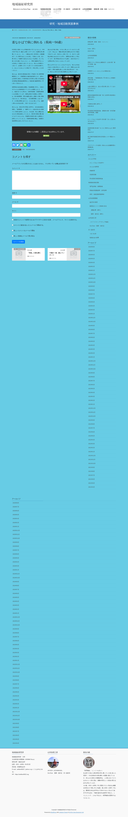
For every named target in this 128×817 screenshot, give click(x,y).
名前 (14, 193)
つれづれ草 (93, 233)
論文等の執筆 (94, 202)
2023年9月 (91, 373)
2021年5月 (91, 483)
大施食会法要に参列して (95, 104)
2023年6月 (91, 384)
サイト (14, 211)
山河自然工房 (92, 218)
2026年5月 (91, 258)
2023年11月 (91, 365)
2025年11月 (91, 278)
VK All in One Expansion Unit (76, 812)
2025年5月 (91, 302)
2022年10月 (91, 416)
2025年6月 (91, 298)
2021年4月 (91, 487)
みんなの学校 (92, 159)
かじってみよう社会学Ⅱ (97, 162)
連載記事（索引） (96, 210)
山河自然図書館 (92, 55)
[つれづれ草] (73, 252)
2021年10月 (91, 463)
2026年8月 (91, 247)
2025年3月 (91, 310)
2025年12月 (91, 274)
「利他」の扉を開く (34, 253)
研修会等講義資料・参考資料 (98, 190)
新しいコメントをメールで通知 (24, 230)
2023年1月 (91, 404)
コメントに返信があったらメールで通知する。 (29, 225)
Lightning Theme (63, 812)
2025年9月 (91, 286)
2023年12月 (91, 361)
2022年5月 (91, 436)
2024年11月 (91, 317)
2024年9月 (91, 325)
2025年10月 (91, 282)
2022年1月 (91, 451)
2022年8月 (91, 424)
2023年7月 (91, 380)
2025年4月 (91, 306)
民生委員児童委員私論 (96, 178)
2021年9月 (91, 467)
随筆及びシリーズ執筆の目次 (98, 206)
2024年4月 (91, 345)
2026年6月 (91, 254)
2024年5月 (91, 341)
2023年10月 (91, 369)
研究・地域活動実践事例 (72, 37)
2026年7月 (91, 250)
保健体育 (92, 170)
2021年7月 (91, 475)
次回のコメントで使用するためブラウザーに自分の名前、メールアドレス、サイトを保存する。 (46, 220)
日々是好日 (91, 230)
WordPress (53, 812)
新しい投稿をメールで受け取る (24, 236)
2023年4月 (91, 392)
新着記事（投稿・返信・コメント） (98, 42)
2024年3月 (91, 349)
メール (15, 202)
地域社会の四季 (94, 237)
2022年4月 (91, 440)
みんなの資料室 (94, 166)
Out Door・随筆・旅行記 (97, 226)
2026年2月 (91, 266)
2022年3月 (91, 443)
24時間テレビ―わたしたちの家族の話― (100, 71)
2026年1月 (91, 270)
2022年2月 (91, 447)
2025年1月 (91, 313)
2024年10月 (91, 321)
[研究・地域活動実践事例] (19, 252)
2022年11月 (91, 412)
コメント (16, 168)
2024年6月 (91, 337)
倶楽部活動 (93, 174)
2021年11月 (91, 459)
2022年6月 (91, 432)
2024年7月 (91, 333)
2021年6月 (91, 479)
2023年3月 (91, 396)
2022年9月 (91, 420)
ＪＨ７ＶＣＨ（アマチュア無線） (99, 222)
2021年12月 (91, 455)
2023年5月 (91, 388)
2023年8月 (91, 377)
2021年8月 (91, 471)
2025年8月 (91, 290)
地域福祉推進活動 (93, 182)
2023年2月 (91, 400)
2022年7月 (91, 428)
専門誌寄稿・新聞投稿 (96, 186)
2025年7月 (91, 294)
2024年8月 (91, 329)
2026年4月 (91, 262)
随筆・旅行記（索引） (97, 214)
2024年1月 (91, 357)
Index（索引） (92, 48)
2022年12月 (91, 408)
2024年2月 (91, 353)
